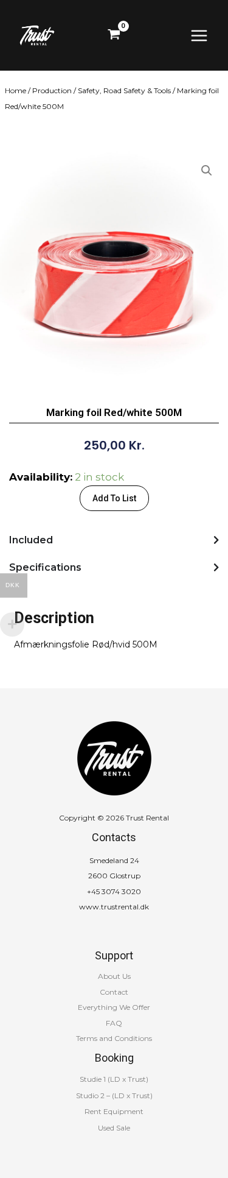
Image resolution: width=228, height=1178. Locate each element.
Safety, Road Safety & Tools (124, 90)
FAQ (114, 1023)
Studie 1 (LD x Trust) (114, 1079)
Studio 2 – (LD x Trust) (114, 1095)
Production (52, 90)
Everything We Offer (114, 1007)
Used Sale (114, 1127)
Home (15, 90)
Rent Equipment (114, 1111)
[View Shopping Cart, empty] (114, 35)
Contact (114, 991)
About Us (114, 976)
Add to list (114, 498)
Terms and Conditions (114, 1038)
